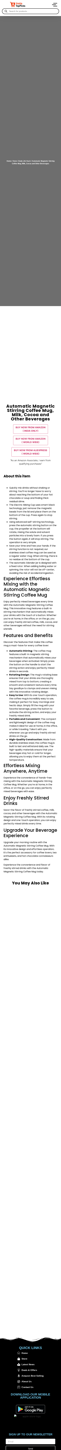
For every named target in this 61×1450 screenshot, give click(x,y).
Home (9, 161)
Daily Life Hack (24, 161)
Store (15, 161)
